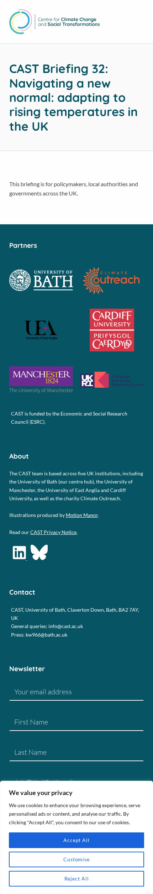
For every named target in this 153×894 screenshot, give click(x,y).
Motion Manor (82, 515)
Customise (76, 859)
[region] (76, 837)
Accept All (76, 840)
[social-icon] (20, 558)
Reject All (76, 878)
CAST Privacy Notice (53, 532)
